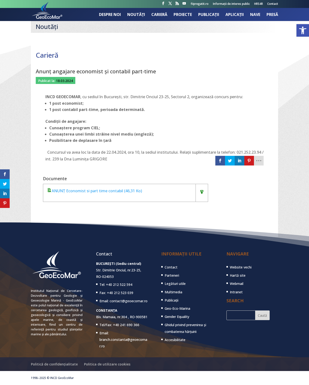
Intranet (236, 292)
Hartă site (238, 275)
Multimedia (173, 292)
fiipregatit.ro (200, 4)
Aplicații (234, 15)
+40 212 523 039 (120, 292)
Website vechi (241, 267)
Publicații (208, 15)
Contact (272, 4)
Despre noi (110, 15)
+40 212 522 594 (119, 284)
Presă (272, 15)
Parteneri (172, 275)
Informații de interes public (231, 4)
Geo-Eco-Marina (177, 308)
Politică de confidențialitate (54, 364)
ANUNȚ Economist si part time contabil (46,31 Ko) (97, 190)
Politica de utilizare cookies (107, 364)
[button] (302, 30)
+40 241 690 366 (126, 325)
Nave (255, 15)
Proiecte (183, 15)
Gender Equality (177, 316)
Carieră (159, 15)
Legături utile (175, 283)
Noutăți (136, 15)
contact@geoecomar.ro (128, 301)
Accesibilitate (175, 339)
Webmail (236, 283)
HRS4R (258, 4)
